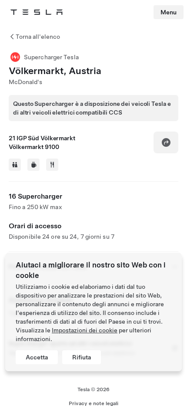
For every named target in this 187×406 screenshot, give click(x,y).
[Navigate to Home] (36, 12)
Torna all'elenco (38, 36)
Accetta (37, 357)
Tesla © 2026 (93, 389)
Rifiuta (81, 357)
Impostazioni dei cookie (84, 330)
